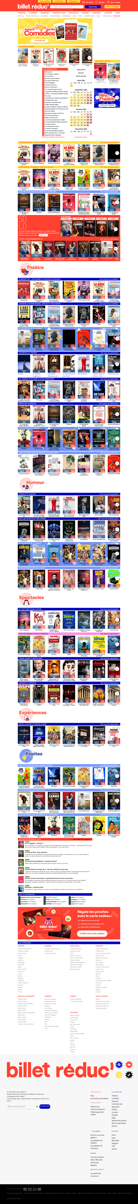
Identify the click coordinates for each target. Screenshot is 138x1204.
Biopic (19, 967)
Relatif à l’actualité (101, 987)
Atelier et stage (74, 1015)
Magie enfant (22, 1010)
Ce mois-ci (95, 1176)
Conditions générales (14, 1193)
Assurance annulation (99, 1098)
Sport (71, 1036)
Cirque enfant (22, 1019)
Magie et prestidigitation (77, 962)
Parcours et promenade (77, 1033)
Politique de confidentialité (33, 1193)
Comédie (115, 1098)
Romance (20, 960)
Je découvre (43, 235)
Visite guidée (74, 1031)
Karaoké (72, 1045)
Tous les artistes (97, 1157)
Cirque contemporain (76, 1001)
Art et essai (21, 971)
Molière (94, 1165)
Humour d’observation (102, 967)
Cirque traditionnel (75, 999)
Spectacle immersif (76, 967)
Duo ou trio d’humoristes (103, 953)
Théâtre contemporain (24, 949)
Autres (114, 1126)
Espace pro (95, 1106)
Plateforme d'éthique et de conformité (92, 1193)
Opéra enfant (22, 1017)
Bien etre (73, 1047)
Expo (118, 13)
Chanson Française (50, 1004)
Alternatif (98, 983)
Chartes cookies (70, 1193)
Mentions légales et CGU (54, 1193)
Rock (46, 1022)
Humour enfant (22, 1001)
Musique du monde (50, 1001)
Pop (46, 1024)
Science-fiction (22, 969)
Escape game (74, 1018)
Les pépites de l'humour (96, 1147)
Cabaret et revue (75, 951)
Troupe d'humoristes (102, 949)
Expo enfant (21, 1015)
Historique (21, 965)
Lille (74, 16)
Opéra (72, 953)
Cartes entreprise (98, 1109)
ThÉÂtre (21, 13)
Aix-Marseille (55, 16)
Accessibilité (111, 1193)
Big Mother (28, 887)
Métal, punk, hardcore (51, 1013)
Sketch (98, 976)
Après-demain (81, 76)
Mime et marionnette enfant (26, 1013)
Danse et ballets (75, 960)
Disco (46, 1028)
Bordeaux (67, 16)
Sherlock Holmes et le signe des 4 (35, 869)
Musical (20, 976)
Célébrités (21, 980)
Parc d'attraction (75, 1024)
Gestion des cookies (125, 1193)
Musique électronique (51, 1010)
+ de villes (106, 16)
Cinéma (72, 1022)
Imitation (98, 978)
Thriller (20, 992)
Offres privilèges (112, 7)
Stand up (98, 960)
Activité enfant (22, 1022)
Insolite (72, 1052)
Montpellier (89, 16)
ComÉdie (33, 13)
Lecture (20, 974)
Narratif (98, 985)
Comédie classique (50, 953)
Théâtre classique (23, 951)
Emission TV (73, 1020)
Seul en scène (22, 953)
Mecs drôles (99, 962)
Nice (98, 16)
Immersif (72, 1049)
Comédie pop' (49, 951)
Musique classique (50, 999)
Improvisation (100, 955)
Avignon (44, 16)
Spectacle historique (76, 965)
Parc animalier (74, 1038)
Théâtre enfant (22, 999)
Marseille (115, 1140)
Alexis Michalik (96, 1160)
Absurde (98, 974)
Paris (20, 16)
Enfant (85, 13)
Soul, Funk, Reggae (50, 1015)
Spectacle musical (75, 955)
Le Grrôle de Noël (30, 852)
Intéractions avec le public (103, 980)
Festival (47, 1019)
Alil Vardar (95, 1162)
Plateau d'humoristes (102, 958)
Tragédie (20, 958)
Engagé (20, 987)
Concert (97, 13)
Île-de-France (31, 16)
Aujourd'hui (81, 70)
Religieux (47, 1006)
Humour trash (100, 971)
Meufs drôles (100, 965)
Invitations (59, 1)
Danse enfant (22, 1008)
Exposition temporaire (102, 1006)
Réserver (66, 234)
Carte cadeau (44, 1)
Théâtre (115, 1096)
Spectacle (73, 13)
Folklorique (48, 1017)
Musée (98, 999)
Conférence (73, 1029)
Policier (20, 989)
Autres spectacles (119, 1123)
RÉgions (117, 16)
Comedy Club (59, 13)
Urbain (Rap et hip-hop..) (52, 1026)
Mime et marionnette (76, 958)
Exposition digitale (101, 1008)
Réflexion (20, 978)
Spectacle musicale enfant (26, 1024)
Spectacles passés (119, 1120)
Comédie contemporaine (52, 949)
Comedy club (100, 951)
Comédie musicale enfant (25, 1004)
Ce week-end (96, 1173)
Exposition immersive (102, 1004)
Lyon (80, 16)
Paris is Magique (30, 843)
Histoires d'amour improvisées (34, 878)
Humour (45, 13)
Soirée (72, 1027)
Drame (20, 955)
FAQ (92, 1096)
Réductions (73, 1)
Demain (81, 73)
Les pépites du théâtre (96, 1141)
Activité (108, 13)
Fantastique (21, 962)
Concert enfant (22, 1006)
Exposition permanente (103, 1001)
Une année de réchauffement (34, 861)
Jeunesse (20, 985)
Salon (71, 1042)
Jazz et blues (48, 1008)
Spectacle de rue (75, 969)
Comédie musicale (75, 949)
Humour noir (99, 969)
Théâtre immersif (23, 983)
